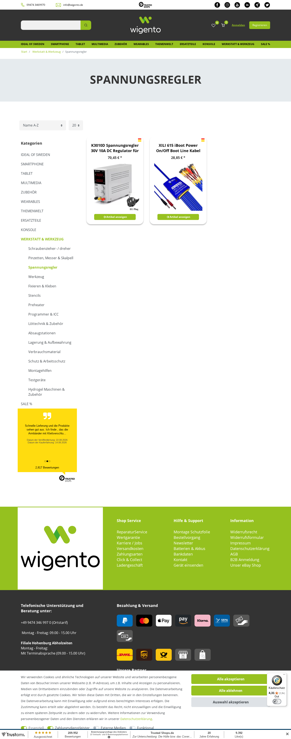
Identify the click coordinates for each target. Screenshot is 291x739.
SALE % (265, 44)
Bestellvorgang (187, 537)
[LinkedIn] (247, 5)
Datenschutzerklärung (249, 548)
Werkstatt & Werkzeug (238, 44)
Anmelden (238, 25)
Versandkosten (130, 548)
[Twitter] (267, 5)
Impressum (240, 543)
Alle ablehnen (230, 690)
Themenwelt (164, 44)
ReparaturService (132, 531)
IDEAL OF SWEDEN (32, 44)
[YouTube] (237, 5)
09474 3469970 (36, 5)
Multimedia (100, 44)
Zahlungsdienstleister (72, 728)
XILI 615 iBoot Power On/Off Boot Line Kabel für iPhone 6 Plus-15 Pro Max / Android (178, 148)
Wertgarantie (128, 537)
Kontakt (180, 559)
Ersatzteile (188, 44)
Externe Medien (113, 728)
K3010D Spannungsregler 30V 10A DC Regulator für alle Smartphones (115, 148)
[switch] (277, 701)
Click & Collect (129, 559)
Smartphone (60, 44)
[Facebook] (217, 5)
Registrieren (259, 25)
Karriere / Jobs (129, 543)
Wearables (141, 44)
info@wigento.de (73, 5)
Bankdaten (183, 554)
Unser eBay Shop (245, 565)
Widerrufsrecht (243, 531)
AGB (234, 554)
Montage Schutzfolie (192, 531)
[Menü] (284, 675)
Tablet (80, 44)
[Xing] (257, 5)
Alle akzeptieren (231, 679)
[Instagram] (227, 5)
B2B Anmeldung (244, 559)
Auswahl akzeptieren (231, 702)
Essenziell (36, 728)
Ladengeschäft (130, 565)
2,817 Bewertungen (47, 467)
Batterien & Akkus (189, 548)
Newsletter (183, 543)
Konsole (209, 44)
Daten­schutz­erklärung (136, 719)
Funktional (145, 728)
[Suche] (86, 25)
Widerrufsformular (247, 537)
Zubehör (121, 44)
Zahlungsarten (130, 554)
